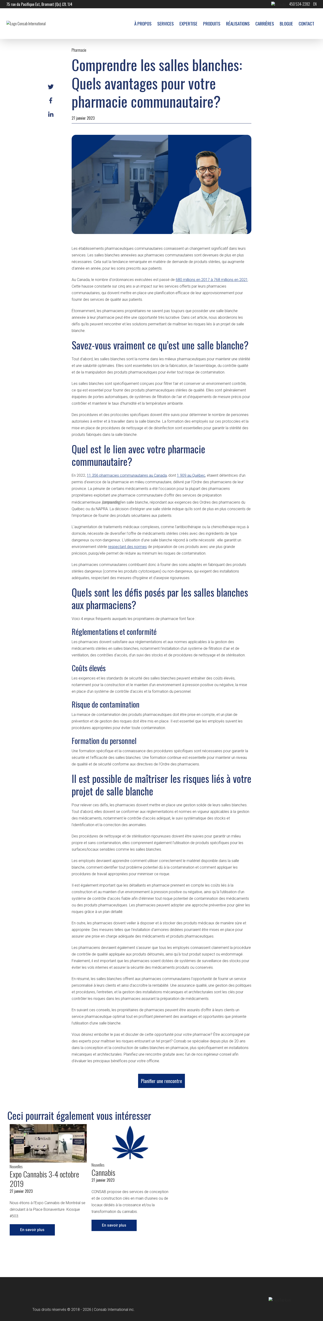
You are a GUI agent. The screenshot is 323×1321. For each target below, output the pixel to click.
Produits (211, 23)
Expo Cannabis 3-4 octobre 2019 (44, 1178)
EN (315, 4)
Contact (306, 23)
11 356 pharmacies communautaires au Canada (127, 475)
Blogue (286, 23)
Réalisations (238, 23)
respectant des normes (127, 546)
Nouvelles (16, 1166)
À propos (143, 23)
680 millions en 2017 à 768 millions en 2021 (212, 279)
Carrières (264, 23)
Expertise (188, 23)
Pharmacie (79, 50)
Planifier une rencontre (161, 1080)
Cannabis (103, 1172)
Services (165, 23)
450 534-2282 (299, 4)
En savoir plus (32, 1230)
